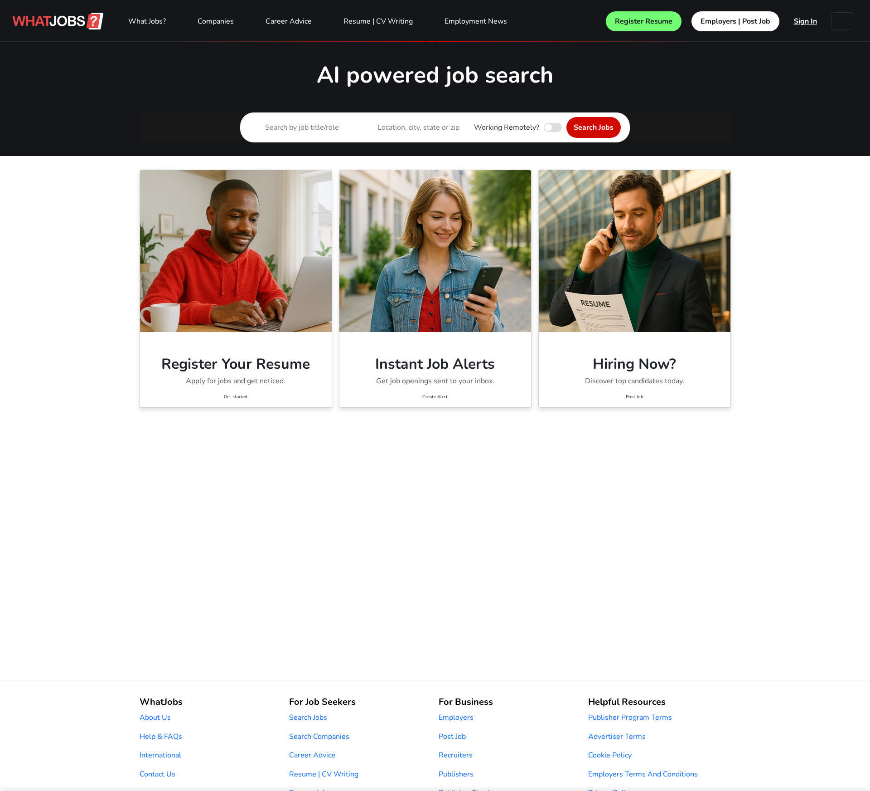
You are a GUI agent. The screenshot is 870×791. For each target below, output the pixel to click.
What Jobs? (147, 21)
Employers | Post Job (735, 21)
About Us (155, 718)
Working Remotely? (506, 127)
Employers (456, 718)
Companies (216, 21)
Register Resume (643, 21)
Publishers (456, 774)
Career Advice (289, 21)
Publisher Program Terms (630, 718)
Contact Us (157, 774)
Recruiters (456, 755)
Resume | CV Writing (378, 21)
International (160, 755)
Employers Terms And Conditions (643, 774)
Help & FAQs (161, 737)
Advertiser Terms (617, 737)
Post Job (452, 737)
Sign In (805, 21)
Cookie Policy (610, 755)
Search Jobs (594, 127)
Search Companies (319, 737)
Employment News (476, 21)
